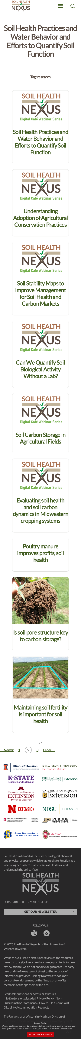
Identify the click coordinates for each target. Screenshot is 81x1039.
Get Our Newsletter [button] (40, 911)
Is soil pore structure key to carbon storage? (40, 635)
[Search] (72, 6)
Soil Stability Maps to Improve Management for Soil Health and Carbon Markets (40, 293)
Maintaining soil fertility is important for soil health (40, 714)
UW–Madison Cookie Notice (60, 1029)
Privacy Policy (45, 998)
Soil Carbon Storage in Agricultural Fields (41, 438)
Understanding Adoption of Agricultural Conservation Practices (40, 217)
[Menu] (60, 6)
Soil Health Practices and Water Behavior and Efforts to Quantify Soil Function (40, 141)
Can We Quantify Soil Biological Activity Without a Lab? (40, 369)
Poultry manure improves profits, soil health (40, 553)
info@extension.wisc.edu (19, 998)
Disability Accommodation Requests (26, 1007)
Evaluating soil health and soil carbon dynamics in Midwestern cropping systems (40, 510)
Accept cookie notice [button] (40, 1034)
